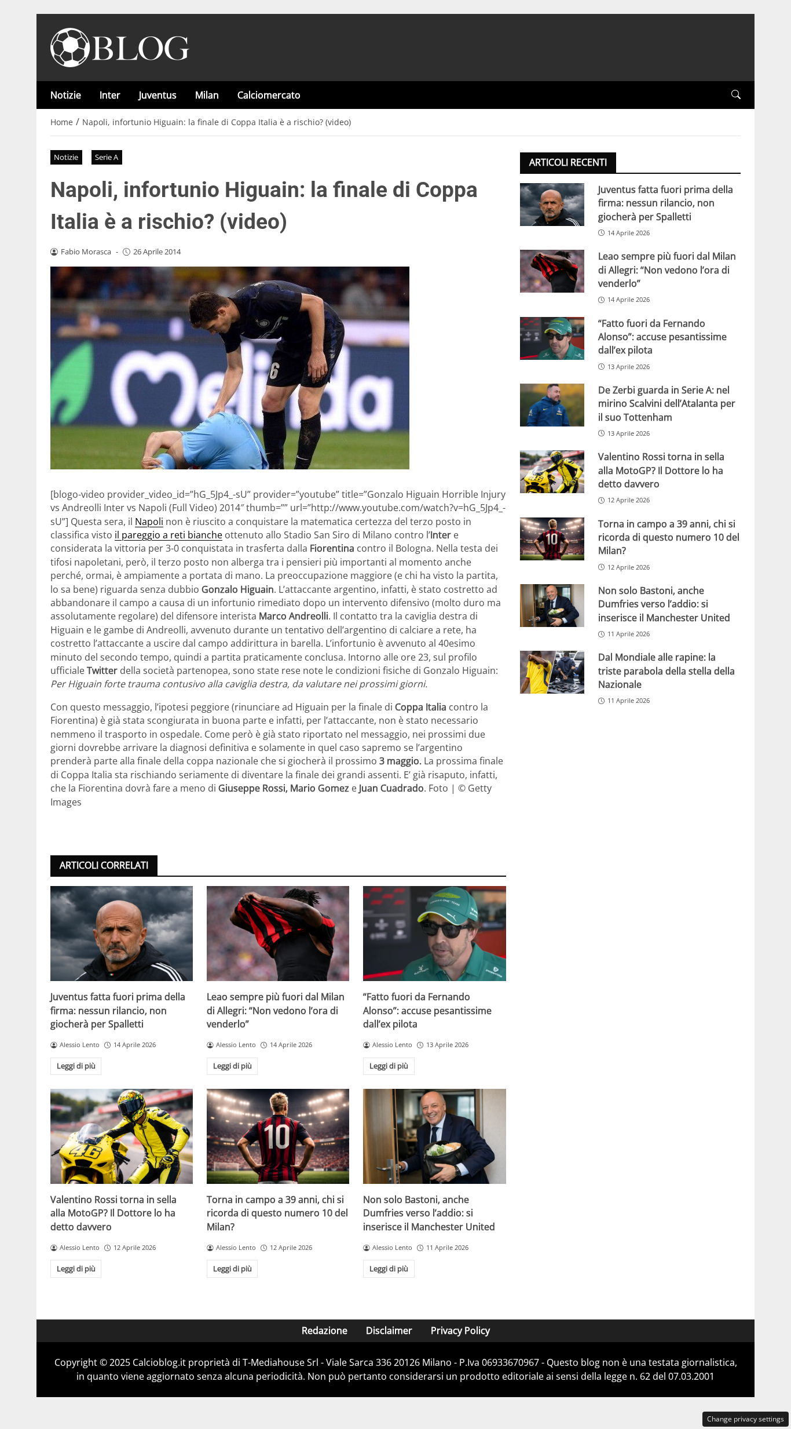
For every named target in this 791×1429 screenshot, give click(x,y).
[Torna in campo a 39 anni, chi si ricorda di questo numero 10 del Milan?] (278, 1136)
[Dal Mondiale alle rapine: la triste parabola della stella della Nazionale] (552, 672)
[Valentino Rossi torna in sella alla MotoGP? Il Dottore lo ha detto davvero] (121, 1136)
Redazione (324, 1330)
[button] (736, 94)
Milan (207, 95)
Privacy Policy (460, 1330)
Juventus (158, 95)
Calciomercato (269, 95)
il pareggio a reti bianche (168, 534)
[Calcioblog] (119, 46)
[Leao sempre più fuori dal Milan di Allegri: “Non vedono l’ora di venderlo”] (278, 933)
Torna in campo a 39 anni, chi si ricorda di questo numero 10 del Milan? (277, 1213)
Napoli (149, 521)
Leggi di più (76, 1065)
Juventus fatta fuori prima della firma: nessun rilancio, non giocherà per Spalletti (117, 1010)
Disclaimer (389, 1330)
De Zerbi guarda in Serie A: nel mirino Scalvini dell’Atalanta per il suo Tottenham (666, 404)
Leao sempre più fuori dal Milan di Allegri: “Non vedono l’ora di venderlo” (276, 1010)
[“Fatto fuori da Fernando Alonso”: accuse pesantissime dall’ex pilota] (434, 933)
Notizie (65, 95)
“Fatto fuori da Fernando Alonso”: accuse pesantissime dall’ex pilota (427, 1010)
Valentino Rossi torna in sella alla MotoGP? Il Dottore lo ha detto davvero (113, 1213)
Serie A (106, 157)
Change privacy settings (745, 1419)
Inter (110, 95)
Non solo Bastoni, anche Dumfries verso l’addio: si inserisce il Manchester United (429, 1213)
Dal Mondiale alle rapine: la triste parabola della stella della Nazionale (666, 671)
